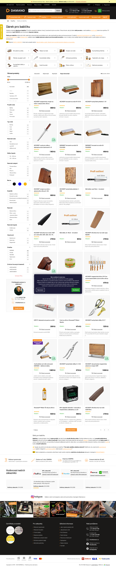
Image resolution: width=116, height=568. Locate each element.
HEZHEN (19, 254)
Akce (19, 90)
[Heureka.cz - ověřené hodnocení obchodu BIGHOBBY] (10, 539)
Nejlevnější (46, 73)
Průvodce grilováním (81, 1)
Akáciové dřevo (19, 217)
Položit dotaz (18, 308)
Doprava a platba (20, 4)
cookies (71, 279)
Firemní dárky (37, 532)
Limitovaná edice (19, 98)
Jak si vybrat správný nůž (66, 527)
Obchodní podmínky (39, 543)
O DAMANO (47, 4)
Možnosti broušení (38, 529)
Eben (19, 219)
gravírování (94, 30)
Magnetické (19, 242)
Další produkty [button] (71, 429)
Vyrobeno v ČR (19, 96)
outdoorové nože (67, 449)
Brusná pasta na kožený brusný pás (19, 198)
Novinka (19, 93)
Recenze (29, 4)
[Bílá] (8, 184)
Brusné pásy (19, 200)
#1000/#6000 (19, 267)
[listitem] (108, 429)
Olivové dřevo (19, 172)
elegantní (85, 440)
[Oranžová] (25, 184)
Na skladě (19, 86)
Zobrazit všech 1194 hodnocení (79, 474)
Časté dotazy (63, 535)
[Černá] (14, 184)
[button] (33, 429)
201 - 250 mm (19, 158)
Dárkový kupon (19, 202)
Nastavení (40, 290)
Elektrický (19, 240)
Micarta (19, 170)
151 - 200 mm (19, 156)
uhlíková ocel (19, 148)
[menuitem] (14, 17)
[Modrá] (19, 184)
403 (19, 141)
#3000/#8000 (19, 271)
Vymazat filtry (18, 275)
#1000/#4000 (19, 269)
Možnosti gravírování (39, 527)
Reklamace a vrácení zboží (40, 537)
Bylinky (19, 107)
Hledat (58, 10)
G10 (19, 168)
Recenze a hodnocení (65, 537)
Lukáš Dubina (94, 564)
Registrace (107, 5)
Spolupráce (63, 540)
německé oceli (13, 37)
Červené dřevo (19, 166)
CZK (89, 4)
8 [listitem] (104, 430)
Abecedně (37, 73)
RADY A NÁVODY (17, 42)
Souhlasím (76, 290)
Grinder (19, 252)
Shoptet (108, 564)
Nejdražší (54, 73)
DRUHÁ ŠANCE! (100, 452)
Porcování (19, 116)
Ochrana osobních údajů (40, 540)
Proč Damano (63, 532)
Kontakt (54, 4)
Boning (19, 124)
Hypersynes (19, 256)
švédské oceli (23, 37)
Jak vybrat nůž (10, 4)
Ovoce (19, 114)
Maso (19, 112)
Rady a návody (38, 4)
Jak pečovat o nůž (65, 529)
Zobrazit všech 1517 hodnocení (50, 474)
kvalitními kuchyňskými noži (84, 35)
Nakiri (19, 131)
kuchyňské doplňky (50, 449)
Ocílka (19, 133)
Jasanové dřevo (19, 215)
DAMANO (19, 250)
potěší (107, 442)
